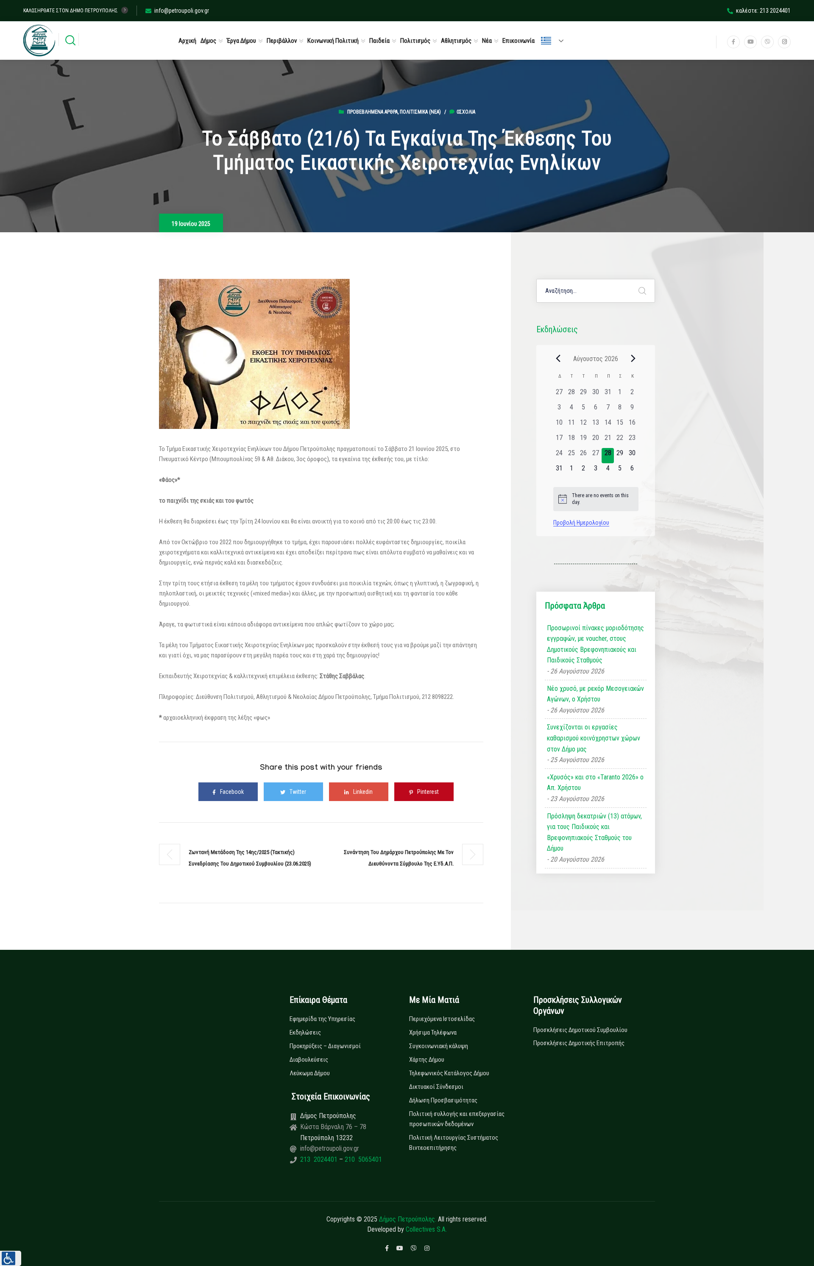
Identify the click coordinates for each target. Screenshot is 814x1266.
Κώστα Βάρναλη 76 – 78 (333, 1127)
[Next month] (633, 358)
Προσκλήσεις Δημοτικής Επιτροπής (578, 1043)
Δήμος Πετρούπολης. (407, 1219)
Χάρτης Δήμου (426, 1059)
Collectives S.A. (426, 1229)
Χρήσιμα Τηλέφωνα (433, 1032)
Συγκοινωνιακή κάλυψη (438, 1046)
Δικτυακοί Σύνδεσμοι (436, 1087)
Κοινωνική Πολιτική (333, 41)
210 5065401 (362, 1159)
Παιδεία (379, 41)
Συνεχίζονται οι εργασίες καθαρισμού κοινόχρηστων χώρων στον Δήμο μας (593, 738)
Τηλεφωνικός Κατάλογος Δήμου (449, 1073)
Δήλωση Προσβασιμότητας (443, 1100)
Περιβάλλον (282, 41)
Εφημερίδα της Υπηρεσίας (322, 1019)
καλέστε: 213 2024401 (763, 10)
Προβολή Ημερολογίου (581, 522)
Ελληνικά (556, 40)
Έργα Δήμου (241, 41)
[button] (10, 1258)
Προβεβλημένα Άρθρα (372, 112)
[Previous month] (558, 358)
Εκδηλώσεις (305, 1032)
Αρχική (187, 41)
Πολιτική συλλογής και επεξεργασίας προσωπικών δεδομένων (457, 1119)
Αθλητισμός (456, 41)
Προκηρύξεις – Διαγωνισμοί (325, 1046)
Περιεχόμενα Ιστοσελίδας (442, 1019)
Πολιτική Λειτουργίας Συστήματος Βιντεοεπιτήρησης (453, 1143)
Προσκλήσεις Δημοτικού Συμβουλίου (580, 1030)
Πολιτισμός (415, 41)
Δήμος (208, 41)
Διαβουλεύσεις (309, 1059)
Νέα (487, 41)
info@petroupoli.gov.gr (181, 10)
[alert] (595, 499)
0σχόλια (466, 112)
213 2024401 (319, 1159)
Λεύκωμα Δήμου (310, 1073)
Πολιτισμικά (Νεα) (420, 112)
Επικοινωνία (518, 41)
